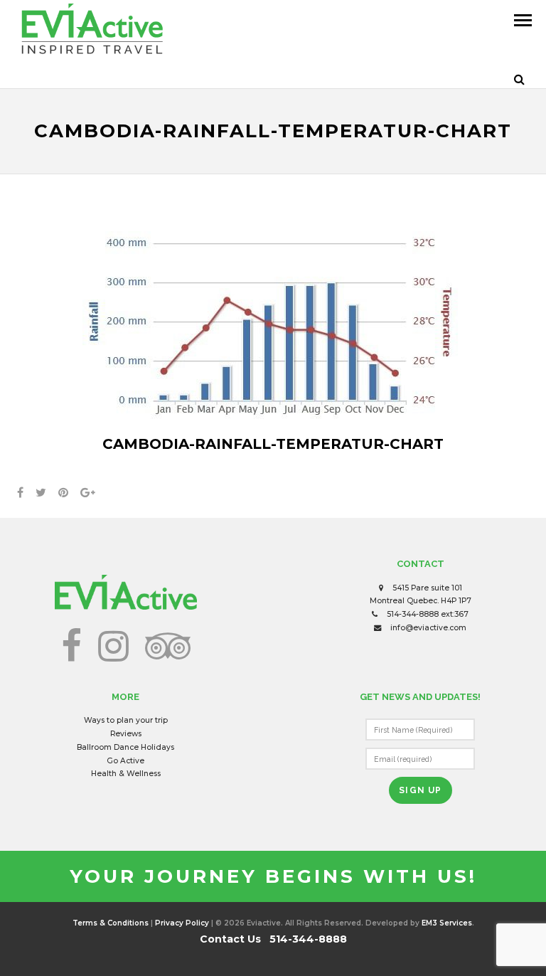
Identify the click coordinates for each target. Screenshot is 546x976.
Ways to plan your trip (126, 720)
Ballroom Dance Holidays (125, 747)
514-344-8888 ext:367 (428, 614)
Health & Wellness (126, 773)
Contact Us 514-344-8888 (273, 939)
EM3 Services (447, 923)
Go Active (125, 760)
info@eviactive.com (428, 627)
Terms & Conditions (111, 923)
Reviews (125, 733)
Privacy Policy (182, 923)
